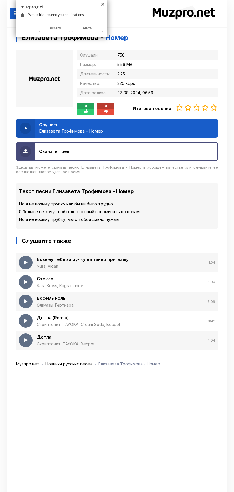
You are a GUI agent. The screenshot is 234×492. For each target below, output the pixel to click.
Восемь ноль (51, 298)
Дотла (44, 337)
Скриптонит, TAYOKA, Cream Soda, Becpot (78, 324)
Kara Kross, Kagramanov (60, 285)
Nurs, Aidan (47, 266)
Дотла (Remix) (53, 317)
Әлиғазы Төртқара (55, 305)
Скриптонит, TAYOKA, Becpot (65, 343)
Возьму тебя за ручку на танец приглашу (83, 259)
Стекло (45, 278)
